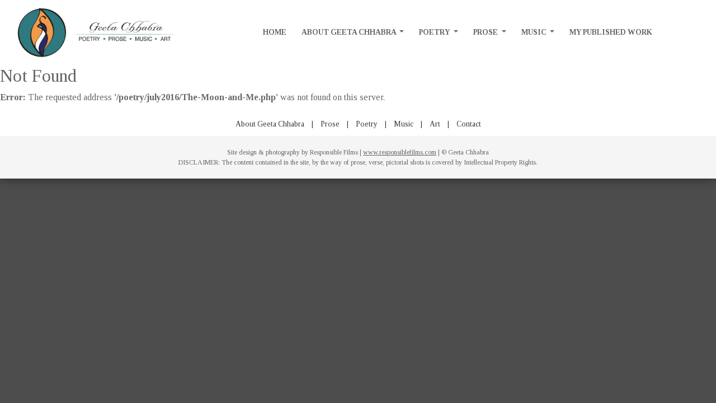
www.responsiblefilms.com (399, 152)
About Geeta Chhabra (350, 32)
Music (534, 32)
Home (274, 32)
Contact (468, 124)
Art (435, 124)
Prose (486, 32)
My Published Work (610, 32)
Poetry (435, 32)
